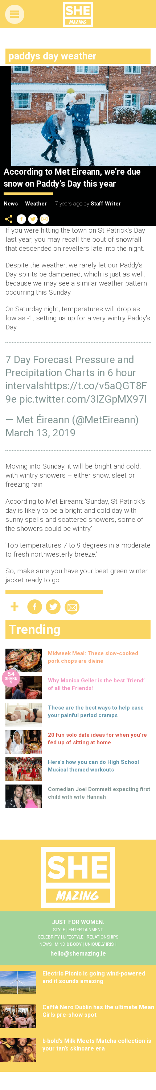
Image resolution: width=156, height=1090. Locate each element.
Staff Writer (106, 203)
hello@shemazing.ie (78, 953)
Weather (36, 203)
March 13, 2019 (40, 433)
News (11, 203)
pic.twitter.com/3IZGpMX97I (83, 399)
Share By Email (45, 219)
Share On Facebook (21, 219)
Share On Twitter (33, 219)
